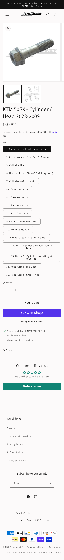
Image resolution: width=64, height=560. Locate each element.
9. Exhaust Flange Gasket (21, 221)
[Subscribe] (50, 483)
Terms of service (30, 552)
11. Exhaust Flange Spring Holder (26, 237)
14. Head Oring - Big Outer (22, 266)
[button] (7, 14)
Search (11, 428)
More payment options (32, 321)
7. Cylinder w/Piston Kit (20, 181)
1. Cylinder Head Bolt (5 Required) (27, 149)
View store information (20, 340)
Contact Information (19, 436)
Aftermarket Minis (18, 547)
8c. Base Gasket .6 (17, 213)
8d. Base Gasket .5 (17, 205)
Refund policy (55, 547)
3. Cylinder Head (16, 165)
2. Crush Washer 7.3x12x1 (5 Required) (29, 157)
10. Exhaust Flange (17, 229)
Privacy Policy (15, 444)
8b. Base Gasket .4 (17, 197)
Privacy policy (13, 552)
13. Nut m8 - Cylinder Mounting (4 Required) (31, 257)
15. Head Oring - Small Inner (23, 274)
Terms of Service (16, 460)
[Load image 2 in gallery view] (32, 94)
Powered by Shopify (36, 547)
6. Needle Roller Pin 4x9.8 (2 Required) (29, 173)
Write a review (32, 386)
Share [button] (9, 350)
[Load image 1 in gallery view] (12, 94)
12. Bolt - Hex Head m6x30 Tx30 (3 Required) (31, 247)
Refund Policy (15, 452)
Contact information (51, 552)
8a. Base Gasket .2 (17, 189)
